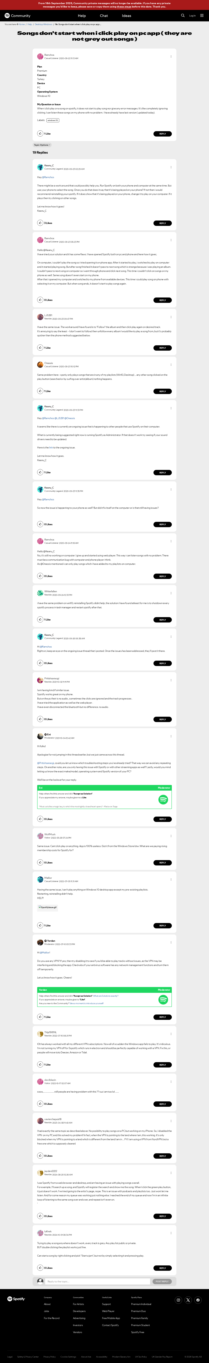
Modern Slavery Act (121, 1356)
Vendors (77, 1332)
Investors (78, 1325)
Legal (9, 1356)
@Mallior (44, 952)
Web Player (108, 1311)
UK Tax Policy (141, 1356)
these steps (124, 6)
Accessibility (101, 1356)
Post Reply (162, 1281)
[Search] (182, 16)
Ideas (126, 15)
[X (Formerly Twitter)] (188, 1300)
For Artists (78, 1304)
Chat (104, 15)
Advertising (79, 1318)
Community (20, 15)
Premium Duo (138, 1311)
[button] (171, 56)
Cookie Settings (68, 1356)
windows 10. (53, 120)
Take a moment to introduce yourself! (86, 1003)
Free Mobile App (111, 1318)
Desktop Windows (43, 24)
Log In (192, 15)
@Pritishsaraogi (45, 763)
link (51, 447)
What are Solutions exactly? (105, 995)
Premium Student (140, 1325)
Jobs (46, 1311)
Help (82, 15)
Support (106, 1304)
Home (22, 24)
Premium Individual (141, 1304)
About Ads (86, 1356)
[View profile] (40, 56)
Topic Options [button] (41, 144)
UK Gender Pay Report (162, 1356)
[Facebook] (198, 1300)
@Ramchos (48, 177)
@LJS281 (59, 418)
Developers (79, 1311)
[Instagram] (178, 1300)
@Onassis (69, 418)
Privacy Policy (49, 1356)
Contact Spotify (110, 1325)
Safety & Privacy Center (28, 1356)
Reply (162, 133)
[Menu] (201, 15)
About (47, 1304)
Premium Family (139, 1318)
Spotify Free (137, 1332)
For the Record (52, 1318)
